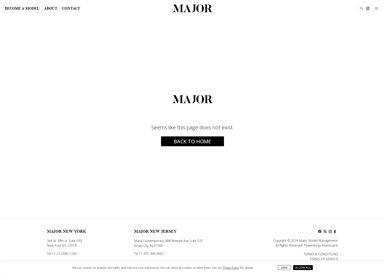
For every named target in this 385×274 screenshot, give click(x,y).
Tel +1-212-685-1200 (62, 253)
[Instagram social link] (367, 8)
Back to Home (192, 141)
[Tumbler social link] (335, 231)
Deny (284, 267)
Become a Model (22, 8)
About (50, 8)
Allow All (303, 267)
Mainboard (329, 245)
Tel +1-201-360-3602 (149, 253)
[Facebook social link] (319, 231)
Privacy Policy (231, 268)
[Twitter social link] (325, 231)
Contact (71, 8)
